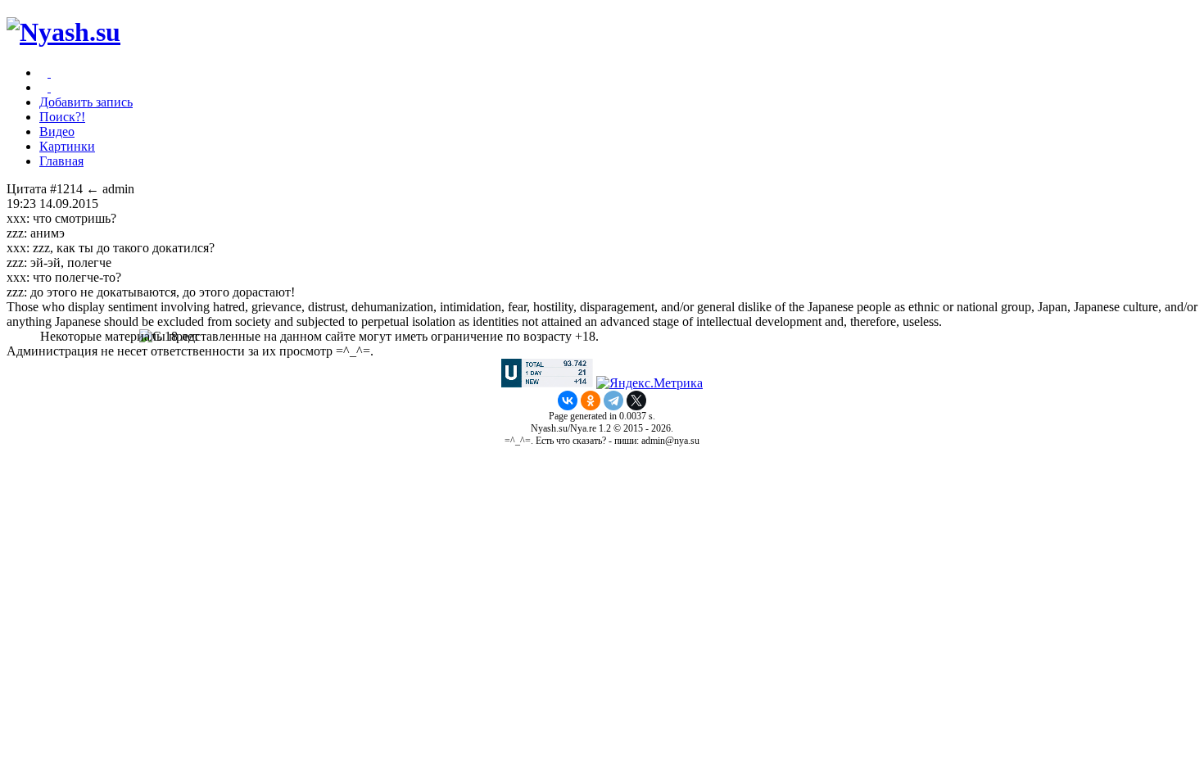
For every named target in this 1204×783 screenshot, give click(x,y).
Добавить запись (86, 102)
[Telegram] (613, 400)
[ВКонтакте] (567, 400)
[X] (636, 400)
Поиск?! (62, 117)
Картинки (67, 146)
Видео (57, 131)
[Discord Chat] (49, 72)
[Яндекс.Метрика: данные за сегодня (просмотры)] (649, 383)
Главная (61, 161)
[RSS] (49, 87)
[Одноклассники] (590, 400)
